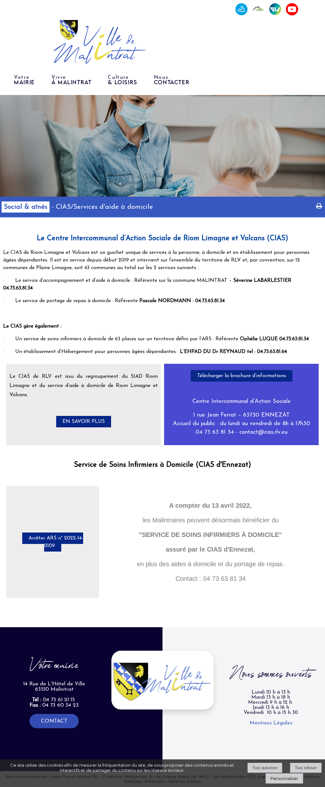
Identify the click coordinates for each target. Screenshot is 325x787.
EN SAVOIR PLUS (84, 421)
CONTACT (54, 721)
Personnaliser (284, 778)
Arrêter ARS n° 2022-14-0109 (56, 542)
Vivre (71, 80)
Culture (122, 80)
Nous (171, 80)
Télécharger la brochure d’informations (241, 375)
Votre (24, 80)
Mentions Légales (270, 723)
